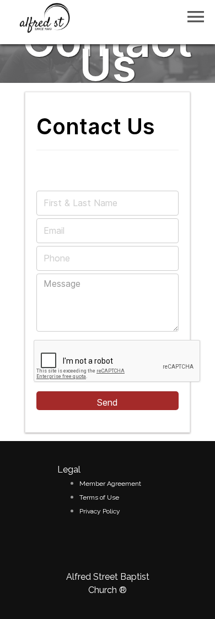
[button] (196, 17)
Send (107, 402)
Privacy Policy (99, 511)
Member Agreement (110, 483)
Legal (68, 469)
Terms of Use (99, 497)
